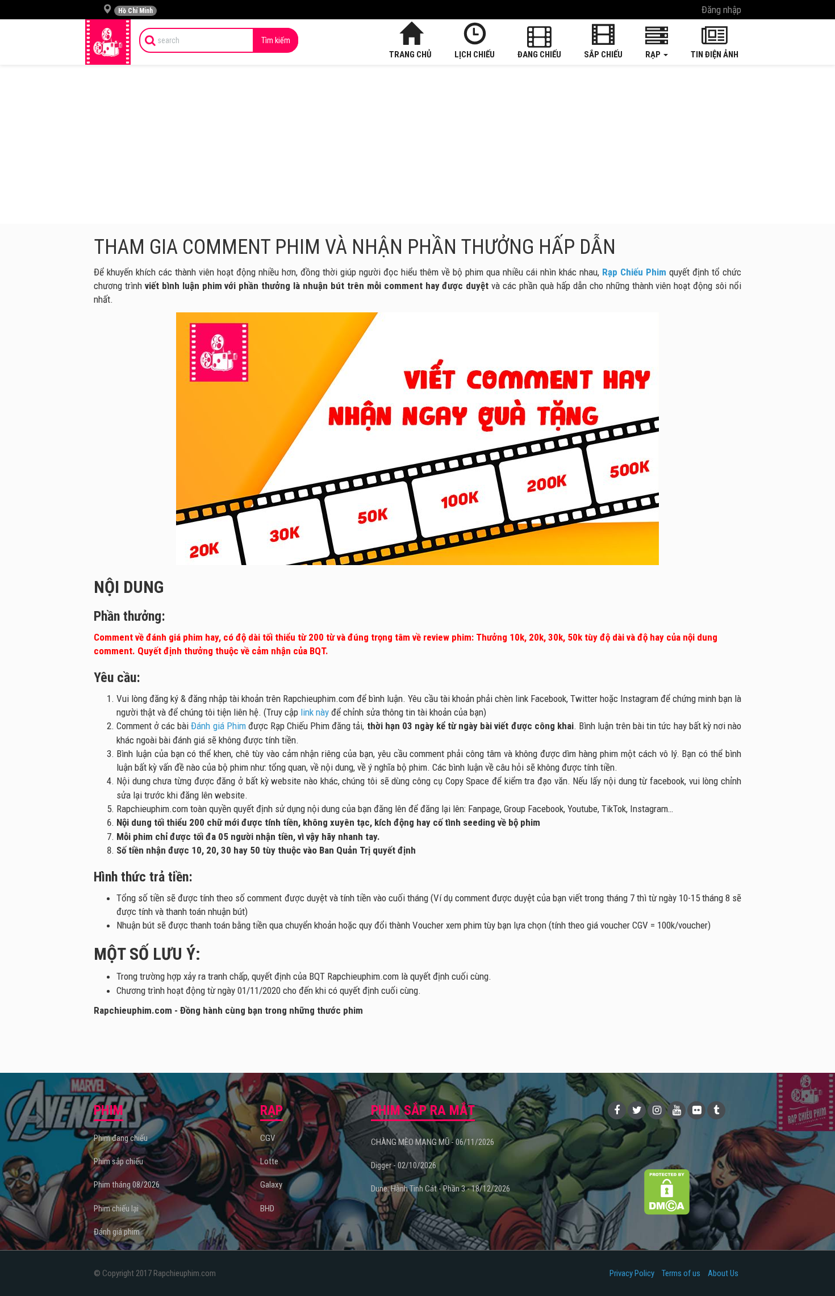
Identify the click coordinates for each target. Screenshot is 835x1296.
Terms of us (681, 1273)
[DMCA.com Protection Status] (667, 1192)
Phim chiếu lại (116, 1208)
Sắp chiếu (603, 54)
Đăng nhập (721, 9)
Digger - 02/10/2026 (403, 1165)
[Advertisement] (417, 144)
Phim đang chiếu (121, 1138)
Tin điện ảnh (714, 54)
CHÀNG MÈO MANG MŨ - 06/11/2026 (432, 1142)
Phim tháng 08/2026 (127, 1185)
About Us (723, 1273)
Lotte (269, 1161)
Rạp (653, 54)
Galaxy (271, 1185)
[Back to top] (809, 1264)
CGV (267, 1138)
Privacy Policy (631, 1273)
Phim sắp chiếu (118, 1161)
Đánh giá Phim (218, 725)
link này (314, 712)
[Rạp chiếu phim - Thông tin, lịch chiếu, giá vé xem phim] (108, 42)
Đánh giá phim (117, 1232)
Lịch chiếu (474, 54)
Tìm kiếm (275, 40)
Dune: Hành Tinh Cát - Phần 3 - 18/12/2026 (440, 1189)
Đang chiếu (539, 54)
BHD (267, 1208)
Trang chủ (410, 54)
